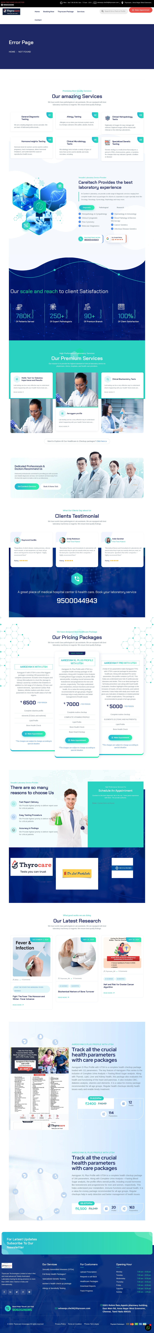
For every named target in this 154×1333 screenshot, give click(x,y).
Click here (100, 441)
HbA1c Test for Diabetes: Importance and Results (32, 379)
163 (132, 1207)
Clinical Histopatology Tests (122, 118)
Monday (119, 1272)
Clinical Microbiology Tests (76, 142)
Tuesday (119, 1275)
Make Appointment (34, 734)
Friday (118, 1285)
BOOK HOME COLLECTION (12, 2)
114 (111, 1112)
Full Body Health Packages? (54, 1274)
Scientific (30, 979)
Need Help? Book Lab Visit (92, 237)
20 (113, 1207)
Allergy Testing (74, 116)
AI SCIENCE (18, 979)
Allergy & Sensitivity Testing (53, 1288)
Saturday (119, 1288)
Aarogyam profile (74, 413)
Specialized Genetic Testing (121, 142)
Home (12, 52)
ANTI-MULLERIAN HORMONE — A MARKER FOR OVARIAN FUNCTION (119, 985)
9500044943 (91, 239)
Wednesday (120, 1278)
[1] (148, 1329)
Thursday (119, 1282)
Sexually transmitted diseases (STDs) (58, 1269)
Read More (18, 392)
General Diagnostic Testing (30, 118)
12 (130, 1102)
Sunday (119, 1292)
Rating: (16, 560)
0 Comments (32, 971)
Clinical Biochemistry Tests (124, 379)
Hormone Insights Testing (33, 141)
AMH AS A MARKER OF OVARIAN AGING (76, 984)
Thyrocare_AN (19, 971)
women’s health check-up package (56, 1284)
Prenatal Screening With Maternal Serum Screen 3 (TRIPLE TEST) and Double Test (29, 987)
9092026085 (8, 5)
